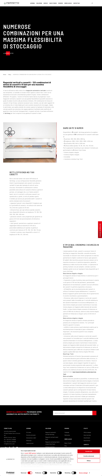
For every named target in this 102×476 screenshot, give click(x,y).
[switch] (45, 473)
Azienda (32, 3)
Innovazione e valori (31, 438)
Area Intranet (87, 438)
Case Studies (53, 3)
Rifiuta (89, 460)
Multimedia (67, 435)
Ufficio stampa (87, 432)
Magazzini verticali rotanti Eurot (51, 438)
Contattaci (76, 3)
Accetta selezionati (88, 456)
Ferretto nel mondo (31, 435)
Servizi (46, 3)
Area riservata (87, 435)
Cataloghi (67, 432)
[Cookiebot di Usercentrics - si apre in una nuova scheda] (10, 473)
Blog (10, 74)
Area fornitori (87, 440)
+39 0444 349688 (11, 439)
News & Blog (68, 3)
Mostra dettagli (83, 473)
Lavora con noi (29, 443)
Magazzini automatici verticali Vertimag (50, 433)
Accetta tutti (88, 451)
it (92, 3)
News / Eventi (68, 443)
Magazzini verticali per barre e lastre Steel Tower (52, 443)
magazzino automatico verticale (36, 90)
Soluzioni (39, 3)
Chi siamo (28, 432)
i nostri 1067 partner (30, 453)
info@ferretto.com (9, 443)
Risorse (60, 3)
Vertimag (7, 113)
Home (4, 74)
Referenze (28, 440)
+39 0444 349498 (11, 441)
